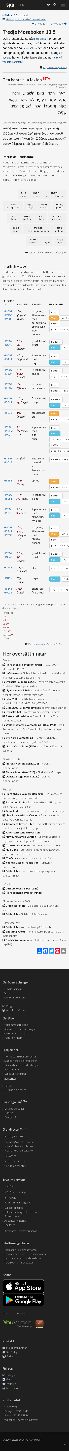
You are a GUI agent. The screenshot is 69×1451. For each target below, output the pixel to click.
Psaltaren (9, 1224)
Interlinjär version (14, 1136)
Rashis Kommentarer (18, 940)
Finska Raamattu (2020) (20, 772)
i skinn (59, 229)
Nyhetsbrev (13, 1388)
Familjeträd (10, 1117)
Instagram (11, 1375)
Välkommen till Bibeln (16, 1024)
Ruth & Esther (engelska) (18, 1202)
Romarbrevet (12, 1216)
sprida (27, 218)
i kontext (16, 14)
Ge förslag (11, 1352)
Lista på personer (14, 1108)
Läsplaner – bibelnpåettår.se (20, 1249)
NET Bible (11, 849)
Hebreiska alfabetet (15, 1161)
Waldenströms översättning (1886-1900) (30, 724)
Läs (22, 5)
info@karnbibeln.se (16, 1347)
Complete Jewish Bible (19, 823)
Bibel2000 (11, 698)
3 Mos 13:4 (41, 23)
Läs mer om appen (14, 1313)
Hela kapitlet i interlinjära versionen (26, 19)
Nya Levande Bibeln (17, 690)
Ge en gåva (10, 1406)
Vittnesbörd (11, 993)
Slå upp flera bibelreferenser (20, 1060)
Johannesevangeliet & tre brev (21, 1212)
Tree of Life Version (17, 845)
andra (33, 241)
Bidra (9, 1356)
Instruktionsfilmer (16, 1010)
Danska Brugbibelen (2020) (22, 776)
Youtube (11, 1383)
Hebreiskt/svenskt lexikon (19, 1150)
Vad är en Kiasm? (13, 1037)
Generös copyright (15, 997)
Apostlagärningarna (15, 1220)
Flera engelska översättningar (24, 793)
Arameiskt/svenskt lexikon (19, 1146)
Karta (7, 1085)
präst (36, 194)
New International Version (21, 815)
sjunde (59, 206)
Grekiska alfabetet (15, 1165)
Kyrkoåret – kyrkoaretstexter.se (23, 1258)
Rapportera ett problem (54, 67)
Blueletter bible (15, 905)
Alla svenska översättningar (19, 1029)
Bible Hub (11, 871)
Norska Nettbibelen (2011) (22, 763)
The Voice (11, 858)
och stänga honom (37, 229)
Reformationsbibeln (18, 716)
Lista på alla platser (15, 1089)
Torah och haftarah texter (18, 1262)
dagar (46, 241)
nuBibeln (11, 673)
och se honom (55, 194)
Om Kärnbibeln (13, 988)
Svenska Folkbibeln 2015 (20, 681)
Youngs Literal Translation (22, 862)
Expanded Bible (15, 802)
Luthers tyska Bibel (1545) (21, 888)
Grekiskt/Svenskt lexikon (18, 1141)
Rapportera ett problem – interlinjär (46, 643)
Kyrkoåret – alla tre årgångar (20, 1230)
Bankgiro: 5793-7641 (16, 1411)
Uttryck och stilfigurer (16, 1033)
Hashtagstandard (14, 1069)
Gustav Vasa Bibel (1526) (21, 746)
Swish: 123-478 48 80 (16, 1415)
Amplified (11, 810)
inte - (40, 218)
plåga (30, 206)
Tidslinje (8, 1112)
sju (60, 241)
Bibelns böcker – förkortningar (21, 1065)
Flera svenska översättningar (23, 664)
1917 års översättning (19, 737)
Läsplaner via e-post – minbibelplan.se (25, 1253)
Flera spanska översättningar (24, 892)
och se (44, 206)
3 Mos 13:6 (57, 23)
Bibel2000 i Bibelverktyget (22, 707)
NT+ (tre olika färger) (16, 1192)
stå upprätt (13, 206)
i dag (23, 194)
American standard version (22, 832)
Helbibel (9, 1186)
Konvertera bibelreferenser (20, 1056)
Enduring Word (15, 931)
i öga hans (57, 218)
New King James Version (20, 836)
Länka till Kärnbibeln (15, 1073)
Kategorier (10, 1155)
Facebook (12, 1379)
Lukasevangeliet (13, 1207)
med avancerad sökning (52, 707)
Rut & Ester (11, 1198)
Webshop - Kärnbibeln (21, 1419)
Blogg (9, 1006)
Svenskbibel (13, 711)
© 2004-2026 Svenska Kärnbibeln (22, 1439)
